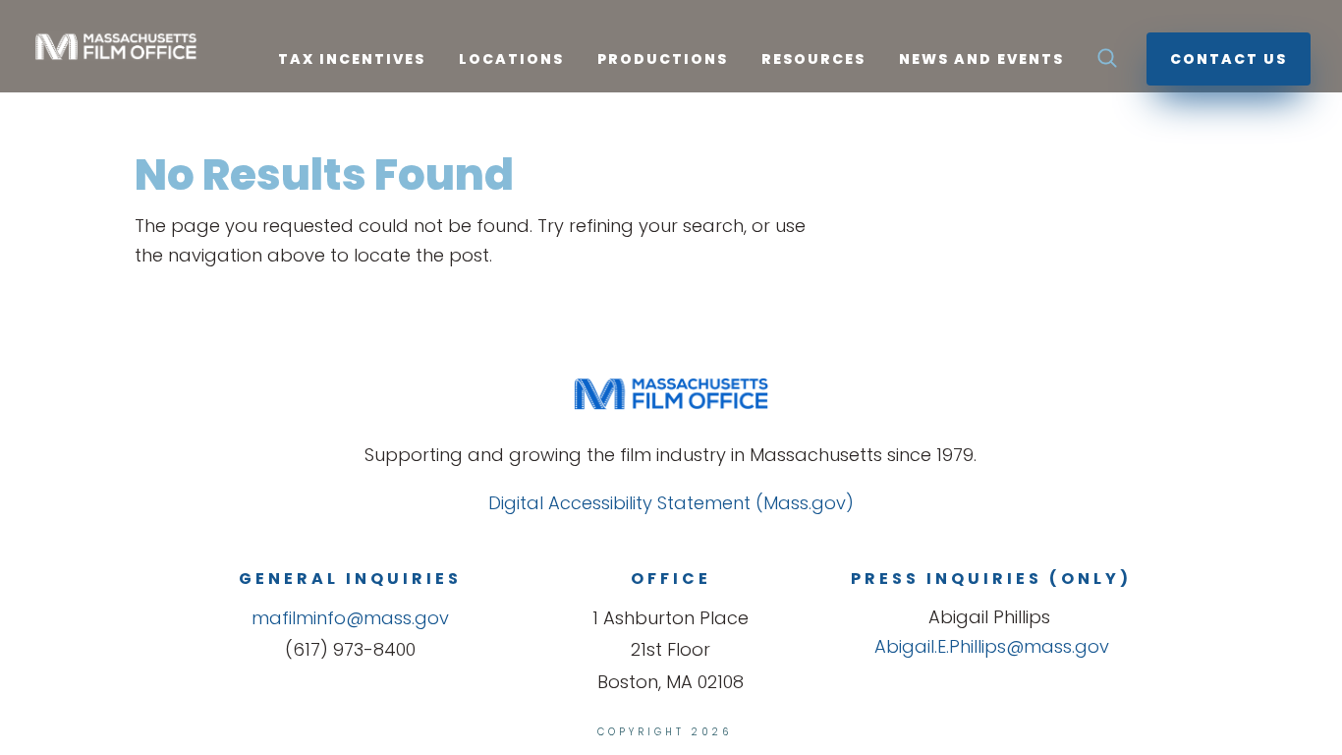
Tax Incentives (351, 60)
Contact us (1228, 59)
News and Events (981, 60)
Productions (662, 60)
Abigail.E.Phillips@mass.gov (991, 646)
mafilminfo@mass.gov (350, 618)
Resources (813, 60)
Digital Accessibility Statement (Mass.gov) (671, 503)
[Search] (1107, 63)
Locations (511, 60)
